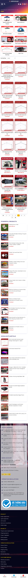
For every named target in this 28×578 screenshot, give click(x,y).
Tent (17, 9)
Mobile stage (4, 525)
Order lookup (4, 564)
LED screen (3, 520)
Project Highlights (5, 535)
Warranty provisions (5, 559)
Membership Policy (5, 554)
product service (11, 9)
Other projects (4, 537)
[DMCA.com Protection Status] (6, 474)
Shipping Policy (4, 549)
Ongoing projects (5, 533)
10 (12, 217)
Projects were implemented (7, 531)
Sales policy (3, 561)
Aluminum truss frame (6, 523)
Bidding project (4, 539)
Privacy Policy (4, 547)
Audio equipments (5, 516)
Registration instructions (6, 566)
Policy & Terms (4, 545)
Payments (3, 551)
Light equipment (4, 518)
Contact (2, 568)
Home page (3, 9)
